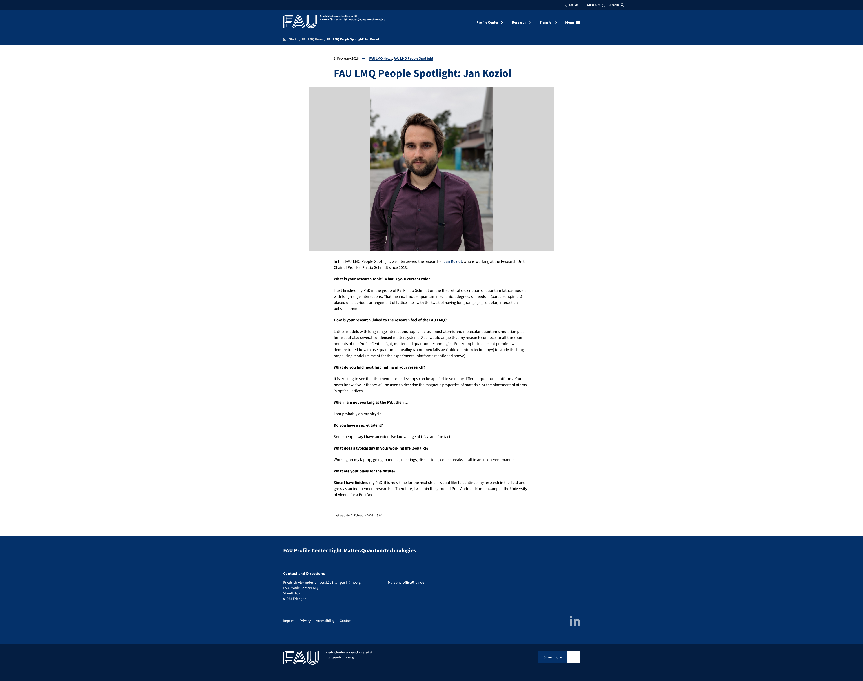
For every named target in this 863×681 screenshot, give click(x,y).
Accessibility (325, 620)
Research (519, 22)
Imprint (288, 620)
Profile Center (487, 22)
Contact (345, 620)
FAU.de (573, 5)
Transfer (546, 22)
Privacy (305, 620)
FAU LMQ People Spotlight (413, 58)
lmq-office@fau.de (410, 582)
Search (614, 5)
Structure (593, 5)
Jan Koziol (453, 261)
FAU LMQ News (380, 58)
